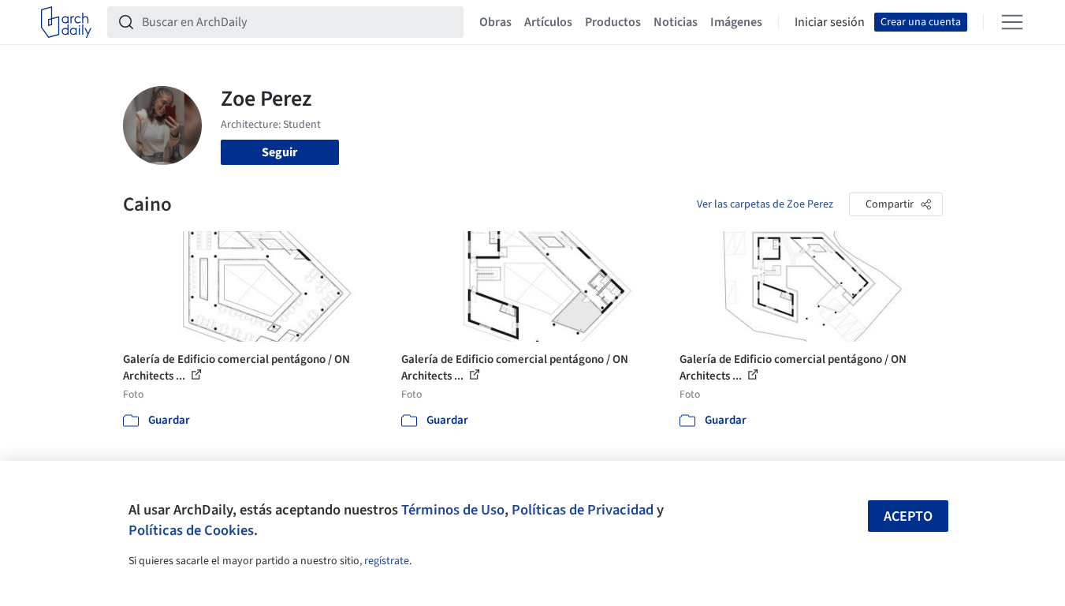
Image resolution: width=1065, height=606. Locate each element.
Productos (613, 22)
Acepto (908, 516)
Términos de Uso (453, 509)
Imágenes (736, 22)
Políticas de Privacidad (583, 509)
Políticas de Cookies (191, 530)
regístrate (386, 561)
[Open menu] (1012, 22)
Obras (495, 22)
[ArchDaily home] (66, 22)
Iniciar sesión (830, 22)
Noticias (676, 22)
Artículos (548, 22)
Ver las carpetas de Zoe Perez (765, 204)
